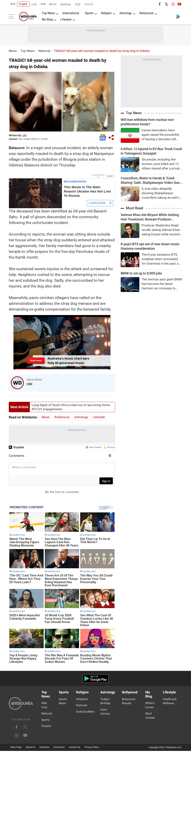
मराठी (43, 4)
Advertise (44, 747)
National (44, 51)
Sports (89, 13)
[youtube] (179, 4)
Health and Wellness (169, 701)
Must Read (134, 208)
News (13, 51)
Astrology (125, 13)
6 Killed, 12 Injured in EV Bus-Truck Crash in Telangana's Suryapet (151, 151)
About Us (30, 747)
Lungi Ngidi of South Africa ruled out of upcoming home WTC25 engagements (71, 407)
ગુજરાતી (88, 4)
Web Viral (44, 705)
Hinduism (82, 699)
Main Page (16, 747)
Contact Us (74, 747)
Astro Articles (105, 712)
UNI (24, 135)
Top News (48, 13)
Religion (106, 13)
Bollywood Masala (128, 701)
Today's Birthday (105, 701)
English (23, 4)
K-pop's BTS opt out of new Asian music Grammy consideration (150, 246)
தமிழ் (34, 4)
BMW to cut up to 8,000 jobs (141, 273)
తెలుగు (53, 4)
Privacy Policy (91, 747)
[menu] (12, 16)
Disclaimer (59, 747)
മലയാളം (65, 4)
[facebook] (160, 4)
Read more (36, 360)
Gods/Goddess (85, 711)
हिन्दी (13, 4)
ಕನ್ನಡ (77, 4)
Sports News (63, 701)
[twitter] (166, 4)
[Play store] (178, 16)
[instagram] (173, 4)
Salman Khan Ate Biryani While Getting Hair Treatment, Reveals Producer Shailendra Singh (150, 217)
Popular (46, 726)
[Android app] (95, 679)
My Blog (47, 19)
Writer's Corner (150, 705)
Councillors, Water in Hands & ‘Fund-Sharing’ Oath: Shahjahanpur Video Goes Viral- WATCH (151, 180)
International (70, 13)
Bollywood (146, 13)
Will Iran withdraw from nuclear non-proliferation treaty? (148, 122)
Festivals (81, 705)
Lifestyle (65, 19)
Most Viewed (149, 715)
